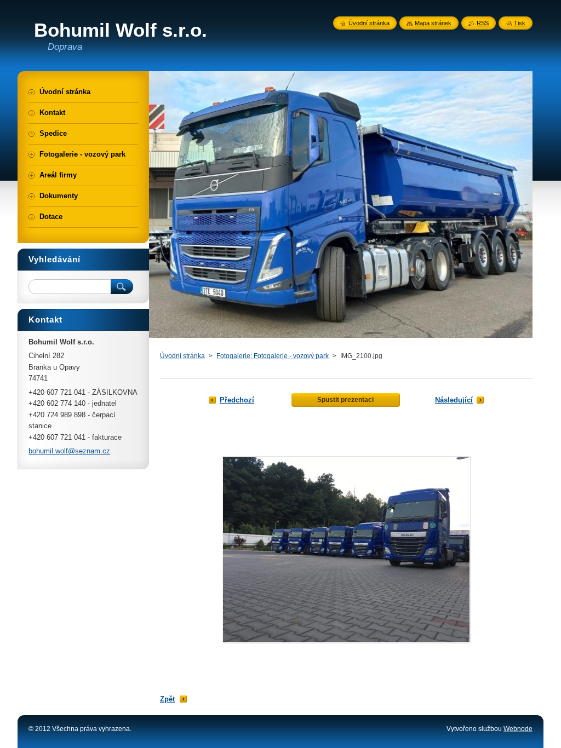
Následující (454, 400)
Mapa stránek (433, 23)
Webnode (518, 729)
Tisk (519, 23)
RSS (483, 23)
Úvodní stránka (182, 356)
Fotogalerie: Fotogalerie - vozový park (272, 356)
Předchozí (237, 400)
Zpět (167, 699)
